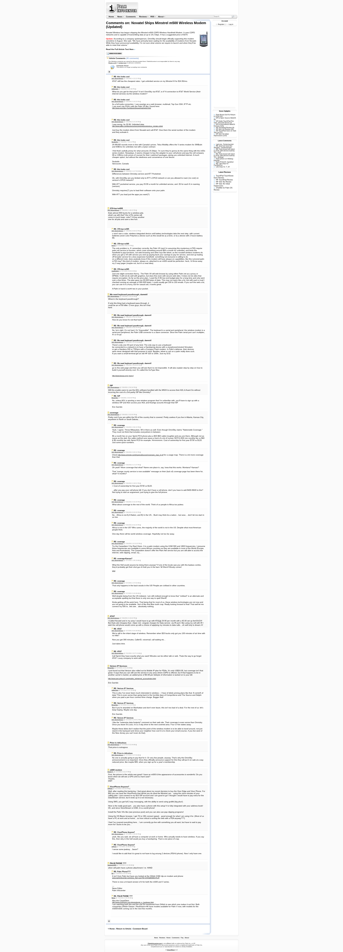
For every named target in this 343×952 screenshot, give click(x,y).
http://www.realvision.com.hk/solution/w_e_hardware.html (133, 902)
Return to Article (123, 929)
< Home (111, 929)
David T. (110, 772)
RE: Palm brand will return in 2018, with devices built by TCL (224, 150)
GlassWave (171, 950)
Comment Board (140, 929)
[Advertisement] (188, 8)
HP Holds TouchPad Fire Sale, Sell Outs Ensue (224, 122)
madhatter (115, 271)
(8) (233, 127)
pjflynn (110, 788)
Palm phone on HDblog (224, 159)
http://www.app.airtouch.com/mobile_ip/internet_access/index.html (132, 679)
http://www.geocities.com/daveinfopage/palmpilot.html (131, 108)
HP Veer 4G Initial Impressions (221, 134)
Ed (112, 873)
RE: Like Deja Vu (222, 163)
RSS (151, 17)
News (119, 17)
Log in (231, 24)
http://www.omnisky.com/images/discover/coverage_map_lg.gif (140, 455)
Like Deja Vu (220, 167)
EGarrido (115, 398)
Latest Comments (225, 141)
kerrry (114, 245)
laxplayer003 (112, 865)
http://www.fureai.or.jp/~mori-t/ (122, 376)
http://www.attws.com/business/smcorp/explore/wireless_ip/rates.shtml (137, 126)
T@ (160, 621)
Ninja (113, 898)
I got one (219, 144)
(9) (215, 119)
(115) (222, 126)
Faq (182, 937)
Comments (131, 17)
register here (122, 63)
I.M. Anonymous (117, 78)
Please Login (112, 63)
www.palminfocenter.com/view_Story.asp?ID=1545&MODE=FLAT (135, 878)
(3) (231, 123)
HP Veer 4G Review (223, 129)
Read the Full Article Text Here (120, 49)
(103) (225, 135)
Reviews (142, 17)
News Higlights (224, 111)
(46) (232, 129)
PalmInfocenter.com (155, 943)
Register (221, 24)
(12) (221, 132)
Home (111, 17)
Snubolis (115, 142)
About (160, 17)
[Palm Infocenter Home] (122, 13)
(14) (221, 116)
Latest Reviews (225, 172)
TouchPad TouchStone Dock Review (223, 177)
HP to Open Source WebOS (226, 118)
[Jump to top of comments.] (109, 922)
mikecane (115, 89)
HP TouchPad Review (224, 127)
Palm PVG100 (221, 162)
